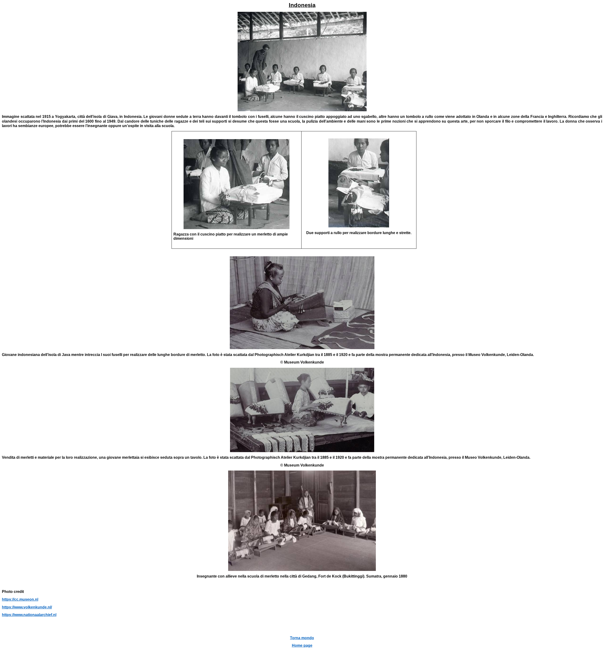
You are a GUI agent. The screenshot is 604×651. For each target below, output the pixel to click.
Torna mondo (302, 638)
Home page (302, 645)
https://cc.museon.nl (20, 599)
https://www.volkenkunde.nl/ (27, 607)
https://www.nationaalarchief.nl (29, 615)
